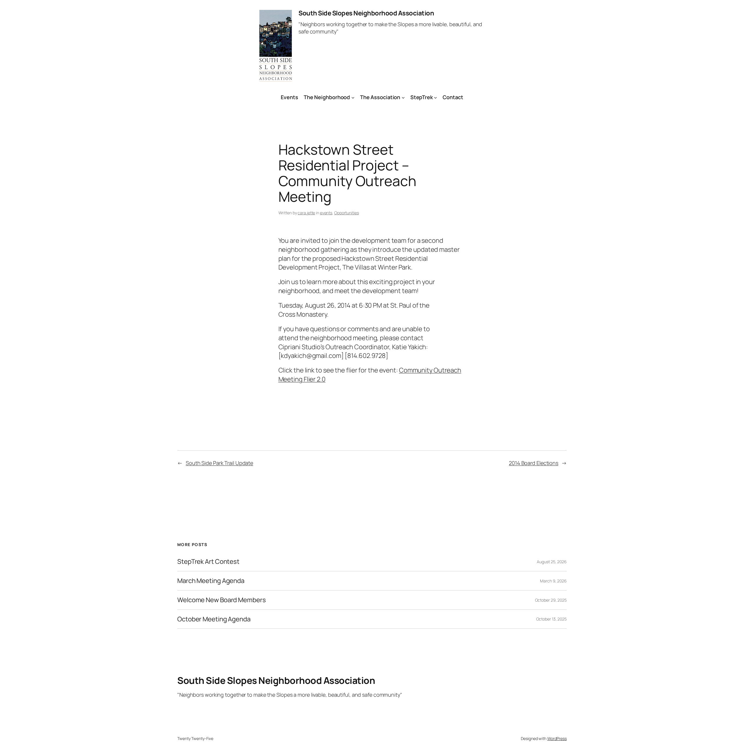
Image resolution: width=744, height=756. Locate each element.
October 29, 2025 (551, 600)
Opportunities (346, 212)
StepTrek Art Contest (208, 561)
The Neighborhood (327, 97)
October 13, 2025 (551, 619)
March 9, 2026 (553, 581)
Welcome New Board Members (221, 600)
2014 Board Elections (533, 462)
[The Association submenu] (403, 97)
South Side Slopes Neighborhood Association (366, 13)
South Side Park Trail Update (219, 462)
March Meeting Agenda (210, 580)
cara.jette (306, 212)
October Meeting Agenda (214, 619)
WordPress (557, 738)
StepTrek (421, 97)
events (326, 212)
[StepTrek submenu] (435, 97)
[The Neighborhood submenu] (353, 97)
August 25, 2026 (552, 561)
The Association (380, 97)
